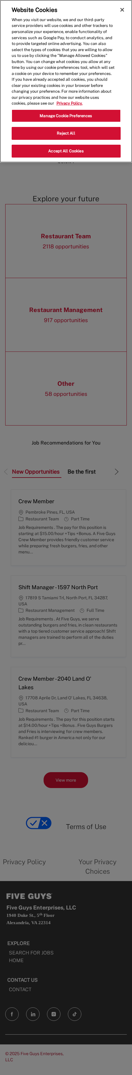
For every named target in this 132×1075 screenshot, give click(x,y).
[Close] (122, 10)
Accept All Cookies (65, 151)
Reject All (66, 133)
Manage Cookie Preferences (66, 115)
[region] (66, 81)
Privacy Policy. (69, 103)
